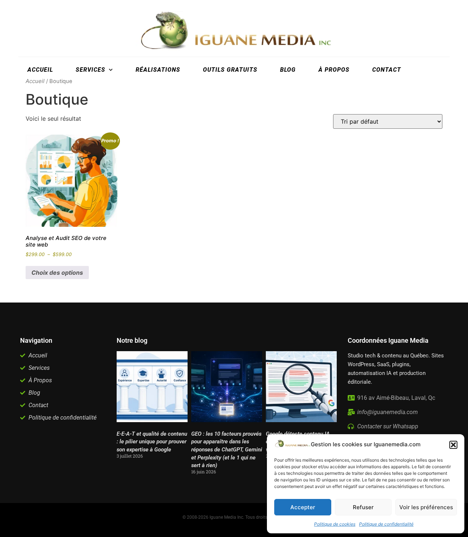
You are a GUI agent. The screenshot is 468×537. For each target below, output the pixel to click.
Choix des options (57, 272)
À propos (334, 69)
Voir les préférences (426, 507)
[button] (453, 444)
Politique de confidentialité (386, 524)
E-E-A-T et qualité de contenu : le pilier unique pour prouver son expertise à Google (152, 442)
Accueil (40, 69)
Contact (386, 69)
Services (90, 69)
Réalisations (158, 69)
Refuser (363, 507)
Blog (288, 69)
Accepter (302, 507)
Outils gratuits (230, 69)
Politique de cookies (334, 524)
